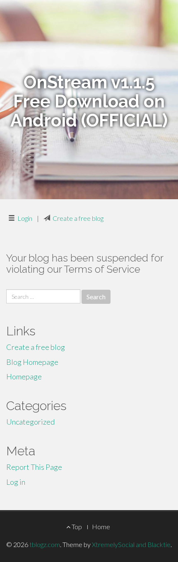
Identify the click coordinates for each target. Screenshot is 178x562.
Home (101, 526)
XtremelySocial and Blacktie (131, 544)
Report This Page (34, 467)
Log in (15, 481)
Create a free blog (78, 218)
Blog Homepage (32, 362)
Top (76, 526)
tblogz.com (44, 544)
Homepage (24, 376)
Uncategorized (30, 421)
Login (24, 218)
